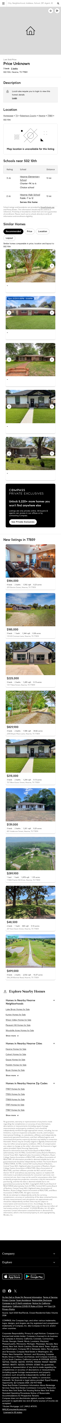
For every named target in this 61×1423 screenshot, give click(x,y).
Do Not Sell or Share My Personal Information (22, 1297)
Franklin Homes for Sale (16, 1065)
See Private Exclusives (22, 521)
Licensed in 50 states (12, 1412)
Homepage (8, 115)
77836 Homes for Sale (15, 1094)
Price (29, 231)
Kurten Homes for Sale (16, 1014)
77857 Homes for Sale (15, 1110)
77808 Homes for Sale (15, 1099)
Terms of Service (50, 1297)
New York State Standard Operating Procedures (28, 1391)
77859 (25, 72)
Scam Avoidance (23, 1300)
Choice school (27, 187)
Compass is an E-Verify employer (16, 1303)
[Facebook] (11, 1290)
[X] (16, 1290)
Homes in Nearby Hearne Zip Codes (27, 1083)
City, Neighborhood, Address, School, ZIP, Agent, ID (30, 3)
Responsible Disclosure (42, 1300)
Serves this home (29, 202)
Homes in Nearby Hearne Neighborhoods (20, 1002)
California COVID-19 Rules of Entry (28, 1306)
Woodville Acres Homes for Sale (20, 1030)
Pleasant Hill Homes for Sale (18, 1025)
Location (42, 231)
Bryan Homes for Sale (15, 1070)
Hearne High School (30, 195)
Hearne (42, 115)
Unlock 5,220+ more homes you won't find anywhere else (29, 503)
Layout (9, 238)
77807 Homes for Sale (15, 1089)
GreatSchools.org (47, 207)
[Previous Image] (9, 265)
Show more (11, 1036)
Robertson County (28, 115)
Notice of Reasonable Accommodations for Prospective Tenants (26, 1394)
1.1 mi (49, 178)
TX (16, 115)
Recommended (13, 231)
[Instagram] (5, 1290)
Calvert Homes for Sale (16, 1054)
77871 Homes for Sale (15, 1105)
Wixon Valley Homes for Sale (18, 1020)
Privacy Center (8, 1300)
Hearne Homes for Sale (16, 1049)
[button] (3, 3)
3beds (6, 68)
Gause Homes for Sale (15, 1060)
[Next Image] (52, 265)
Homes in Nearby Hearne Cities (24, 1043)
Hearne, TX (17, 72)
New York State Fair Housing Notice (24, 1390)
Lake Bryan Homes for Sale (18, 1009)
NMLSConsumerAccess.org (14, 1409)
